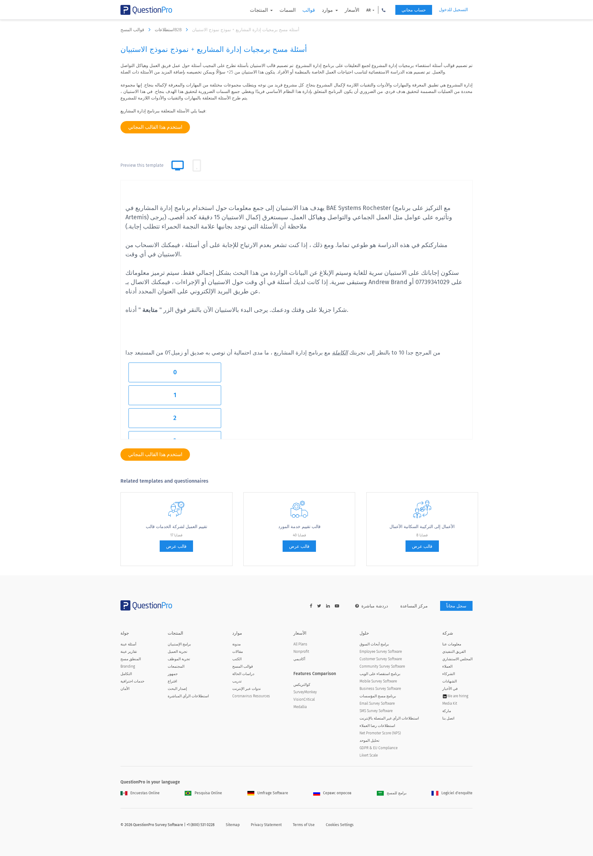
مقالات (237, 651)
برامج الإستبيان (179, 644)
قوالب (308, 10)
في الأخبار (450, 688)
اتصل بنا (448, 718)
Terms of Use (304, 825)
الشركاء (448, 674)
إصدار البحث (177, 688)
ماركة (446, 711)
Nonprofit (301, 651)
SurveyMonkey (305, 692)
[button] (383, 10)
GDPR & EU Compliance (378, 748)
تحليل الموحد (369, 740)
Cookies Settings (340, 825)
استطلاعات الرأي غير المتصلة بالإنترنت (389, 718)
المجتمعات (176, 666)
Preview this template (142, 165)
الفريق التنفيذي (454, 651)
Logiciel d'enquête (457, 793)
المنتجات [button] (259, 10)
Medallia (300, 707)
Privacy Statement (266, 825)
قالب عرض (176, 546)
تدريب (237, 681)
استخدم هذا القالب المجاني (155, 127)
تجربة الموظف (179, 659)
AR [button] (369, 10)
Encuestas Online (145, 793)
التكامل (126, 674)
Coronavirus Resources (251, 696)
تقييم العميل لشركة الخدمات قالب (176, 526)
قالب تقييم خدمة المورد (299, 526)
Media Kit (449, 703)
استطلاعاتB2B (169, 29)
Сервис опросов (337, 793)
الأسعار (352, 10)
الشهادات (449, 681)
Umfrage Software (272, 793)
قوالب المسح (132, 29)
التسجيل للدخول (453, 9)
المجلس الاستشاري (457, 659)
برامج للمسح (396, 793)
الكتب (237, 659)
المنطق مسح (130, 659)
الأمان (124, 688)
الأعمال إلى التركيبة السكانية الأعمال (422, 526)
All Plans (300, 644)
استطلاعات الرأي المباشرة (188, 696)
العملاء (447, 666)
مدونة (236, 644)
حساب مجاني (414, 10)
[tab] (196, 165)
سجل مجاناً (456, 606)
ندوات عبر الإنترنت (246, 688)
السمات (288, 10)
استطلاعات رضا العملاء (377, 726)
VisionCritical (304, 699)
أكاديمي (299, 659)
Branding (127, 666)
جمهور (173, 674)
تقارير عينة (128, 651)
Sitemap (233, 825)
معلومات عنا (451, 644)
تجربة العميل (177, 651)
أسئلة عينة (128, 644)
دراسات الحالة (243, 674)
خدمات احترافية (132, 681)
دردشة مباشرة (374, 606)
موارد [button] (328, 10)
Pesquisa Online (208, 793)
